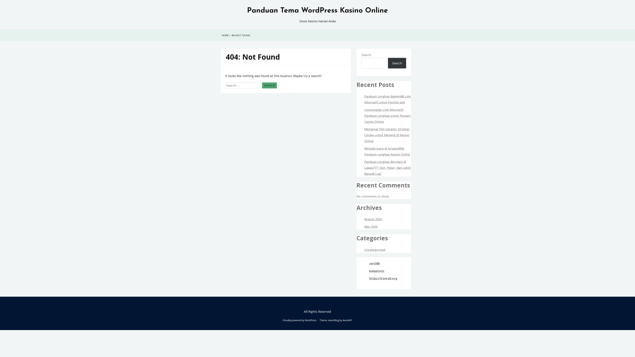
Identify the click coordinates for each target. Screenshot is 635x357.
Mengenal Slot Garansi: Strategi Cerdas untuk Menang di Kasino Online (386, 135)
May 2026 (371, 227)
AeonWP (347, 320)
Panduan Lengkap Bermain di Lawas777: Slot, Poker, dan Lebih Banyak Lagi (387, 168)
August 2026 (373, 219)
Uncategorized (374, 250)
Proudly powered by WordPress (300, 320)
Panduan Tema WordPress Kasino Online (317, 10)
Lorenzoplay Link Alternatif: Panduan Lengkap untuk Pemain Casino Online (387, 116)
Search (366, 55)
